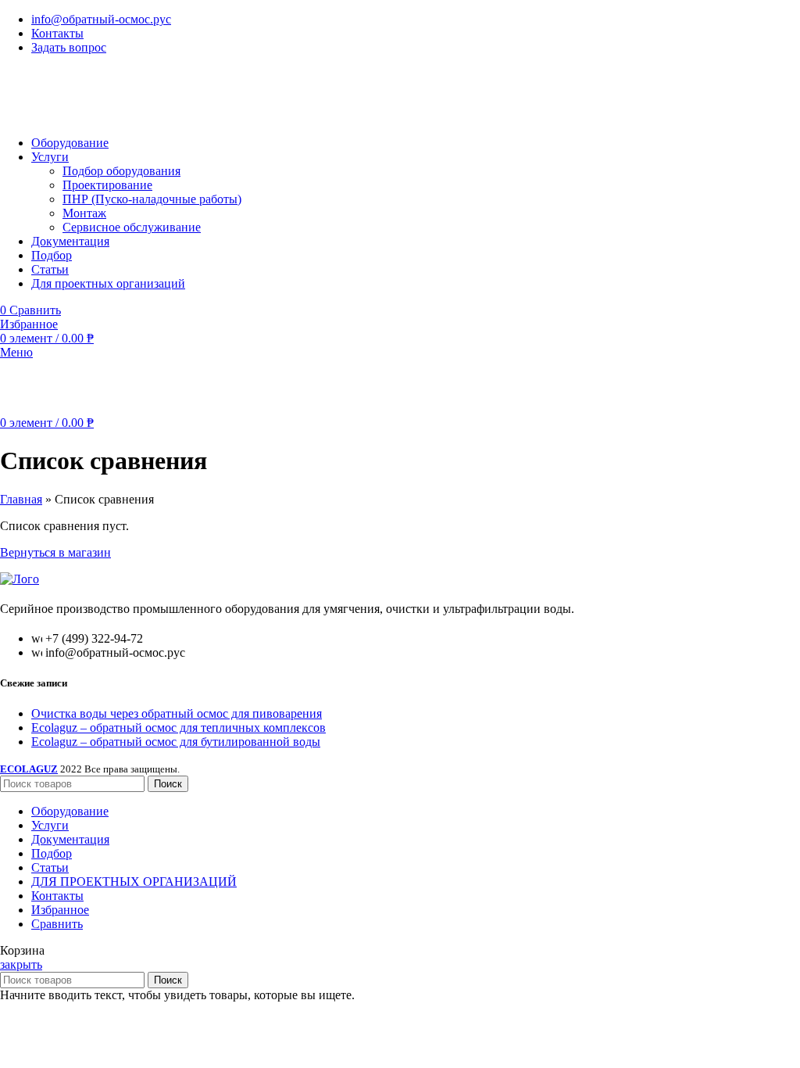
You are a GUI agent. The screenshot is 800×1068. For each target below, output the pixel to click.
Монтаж (84, 213)
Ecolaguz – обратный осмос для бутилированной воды (175, 741)
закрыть (21, 964)
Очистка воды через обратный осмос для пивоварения (176, 713)
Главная (21, 499)
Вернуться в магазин (55, 552)
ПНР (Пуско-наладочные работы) (151, 199)
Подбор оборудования (121, 170)
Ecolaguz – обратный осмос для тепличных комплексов (178, 727)
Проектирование (107, 185)
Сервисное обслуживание (131, 227)
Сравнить (57, 923)
